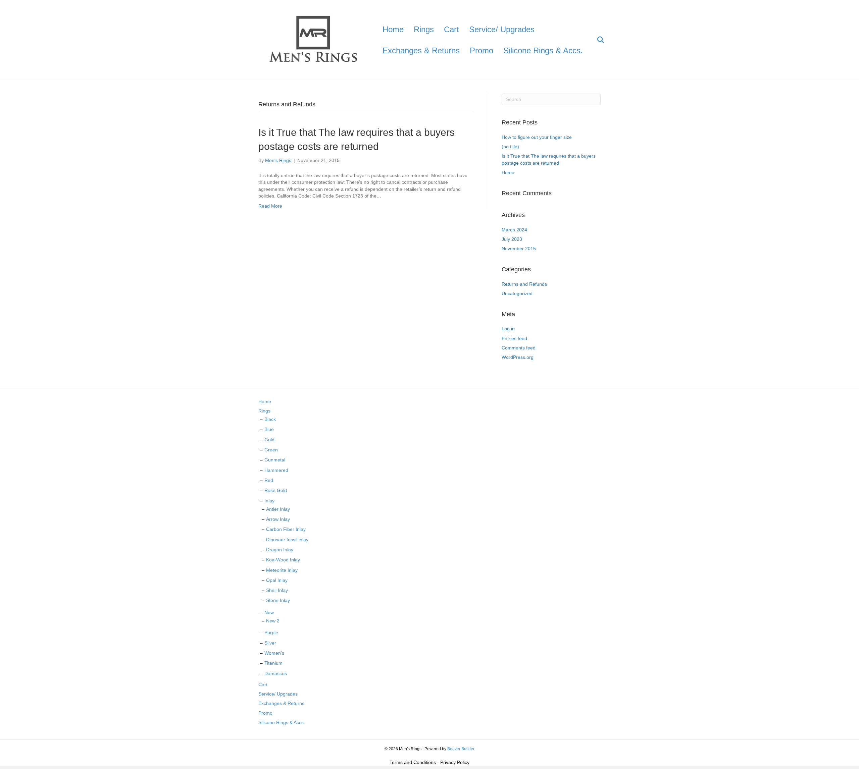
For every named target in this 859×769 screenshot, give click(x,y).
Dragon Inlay (279, 549)
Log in (508, 328)
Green (271, 449)
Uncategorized (517, 293)
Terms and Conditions (413, 762)
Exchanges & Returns (421, 50)
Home (393, 29)
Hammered (276, 470)
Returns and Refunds (524, 284)
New (269, 612)
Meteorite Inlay (282, 570)
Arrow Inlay (278, 519)
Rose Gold (275, 490)
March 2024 (514, 229)
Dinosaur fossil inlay (287, 539)
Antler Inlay (278, 509)
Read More (270, 206)
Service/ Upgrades (502, 29)
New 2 (273, 620)
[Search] (596, 40)
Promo (481, 50)
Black (270, 419)
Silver (270, 643)
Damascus (275, 673)
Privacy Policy (454, 762)
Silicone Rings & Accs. (543, 50)
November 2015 (519, 248)
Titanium (273, 663)
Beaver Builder (460, 749)
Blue (269, 429)
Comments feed (519, 347)
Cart (451, 29)
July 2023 (512, 239)
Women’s (274, 653)
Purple (271, 632)
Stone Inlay (278, 600)
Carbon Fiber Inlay (286, 529)
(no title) (510, 146)
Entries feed (514, 338)
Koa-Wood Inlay (283, 559)
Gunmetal (274, 459)
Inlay (269, 500)
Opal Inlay (277, 580)
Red (268, 480)
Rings (424, 29)
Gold (269, 439)
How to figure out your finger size (537, 137)
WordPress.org (518, 357)
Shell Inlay (277, 590)
